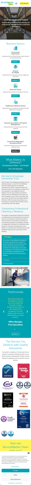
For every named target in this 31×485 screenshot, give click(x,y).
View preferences (15, 479)
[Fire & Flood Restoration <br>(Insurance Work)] (15, 137)
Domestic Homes (15, 90)
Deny (15, 475)
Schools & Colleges (15, 71)
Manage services (15, 466)
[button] (28, 453)
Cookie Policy (11, 483)
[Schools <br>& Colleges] (15, 67)
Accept (15, 470)
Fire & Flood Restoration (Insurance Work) (15, 142)
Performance (8, 263)
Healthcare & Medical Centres (15, 106)
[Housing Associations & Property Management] (15, 119)
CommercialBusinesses (15, 53)
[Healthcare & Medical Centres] (15, 102)
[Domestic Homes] (15, 85)
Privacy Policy (18, 483)
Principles (7, 237)
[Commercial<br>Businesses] (15, 48)
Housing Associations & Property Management (15, 123)
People (6, 260)
